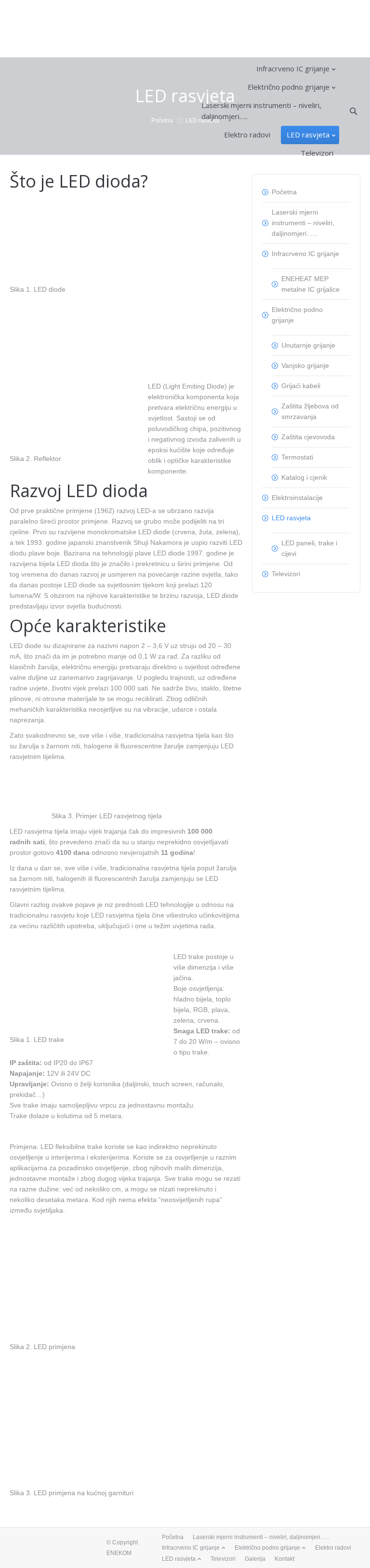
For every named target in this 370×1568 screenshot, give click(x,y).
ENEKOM (119, 1553)
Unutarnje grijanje (308, 345)
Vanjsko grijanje (305, 365)
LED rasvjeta (291, 518)
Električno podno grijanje (297, 315)
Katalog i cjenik (304, 477)
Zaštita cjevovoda (308, 437)
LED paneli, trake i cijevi (309, 548)
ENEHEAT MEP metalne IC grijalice (310, 284)
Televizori (286, 574)
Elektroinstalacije (297, 497)
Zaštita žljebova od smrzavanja (310, 411)
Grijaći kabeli (300, 386)
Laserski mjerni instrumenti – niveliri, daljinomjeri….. (303, 222)
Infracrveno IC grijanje (305, 253)
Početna (284, 192)
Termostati (297, 457)
